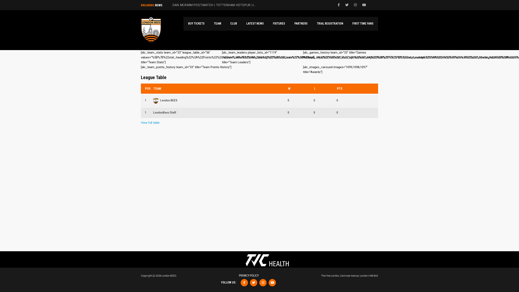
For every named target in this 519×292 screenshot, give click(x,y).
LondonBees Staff (164, 112)
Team (157, 88)
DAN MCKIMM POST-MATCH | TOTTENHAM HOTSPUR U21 (215, 5)
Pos (148, 88)
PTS (339, 88)
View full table (150, 123)
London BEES (168, 100)
